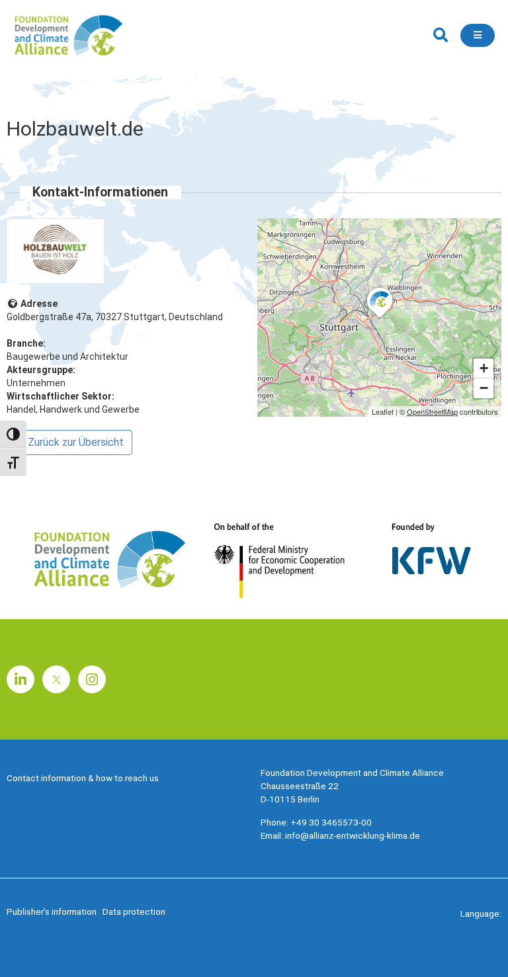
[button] (440, 35)
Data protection (134, 911)
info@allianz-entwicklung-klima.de (352, 835)
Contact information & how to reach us (83, 778)
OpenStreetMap (432, 411)
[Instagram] (92, 679)
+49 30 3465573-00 (331, 822)
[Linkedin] (20, 679)
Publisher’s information (52, 911)
